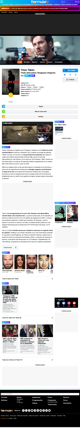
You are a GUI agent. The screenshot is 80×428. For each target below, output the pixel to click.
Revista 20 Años (72, 5)
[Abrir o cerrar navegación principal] (1, 2)
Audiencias (18, 5)
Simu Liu (41, 270)
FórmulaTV (4, 12)
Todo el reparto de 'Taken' (10, 279)
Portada (4, 397)
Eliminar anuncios (40, 14)
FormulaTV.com (4, 418)
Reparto (6, 253)
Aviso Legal (13, 415)
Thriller (41, 87)
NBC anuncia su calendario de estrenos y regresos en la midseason (27, 341)
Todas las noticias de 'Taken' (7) (12, 360)
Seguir (41, 106)
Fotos (41, 5)
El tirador (70, 222)
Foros (63, 5)
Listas (18, 401)
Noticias (5, 5)
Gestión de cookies (45, 415)
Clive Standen (7, 270)
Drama (35, 87)
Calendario (20, 399)
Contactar (59, 415)
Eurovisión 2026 (52, 402)
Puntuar (40, 116)
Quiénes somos (5, 415)
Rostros (66, 397)
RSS (64, 415)
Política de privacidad (22, 415)
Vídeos (36, 5)
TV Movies (20, 402)
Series (11, 5)
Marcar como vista (41, 111)
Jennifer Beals (19, 270)
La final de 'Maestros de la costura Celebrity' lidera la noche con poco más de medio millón (35, 8)
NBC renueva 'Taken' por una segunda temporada (43, 341)
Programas (49, 5)
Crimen (29, 87)
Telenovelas (52, 404)
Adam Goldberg (29, 271)
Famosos (57, 5)
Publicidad (53, 415)
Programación (28, 5)
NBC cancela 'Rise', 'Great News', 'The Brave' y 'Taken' (10, 340)
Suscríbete (67, 403)
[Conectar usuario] (78, 2)
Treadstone (59, 222)
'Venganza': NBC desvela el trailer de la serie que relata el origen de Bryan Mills (10, 299)
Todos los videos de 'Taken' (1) (11, 318)
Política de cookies (33, 415)
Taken (16, 12)
